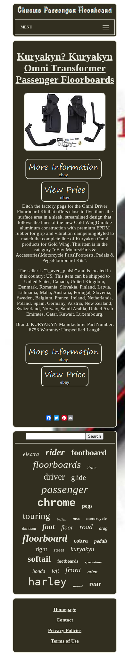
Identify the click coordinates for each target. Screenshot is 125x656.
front (73, 569)
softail (39, 559)
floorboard (44, 538)
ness (76, 518)
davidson (29, 528)
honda (38, 571)
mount (78, 586)
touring (36, 516)
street (59, 549)
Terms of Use (65, 641)
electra (31, 454)
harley (47, 581)
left (55, 570)
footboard (88, 452)
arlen (92, 571)
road (86, 527)
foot (48, 526)
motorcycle (96, 518)
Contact (64, 619)
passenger (64, 489)
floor (67, 527)
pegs (87, 506)
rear (95, 584)
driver (54, 477)
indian (61, 519)
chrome (56, 503)
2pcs (91, 467)
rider (55, 452)
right (41, 549)
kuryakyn (82, 548)
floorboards (57, 464)
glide (78, 478)
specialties (93, 562)
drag (103, 528)
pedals (100, 541)
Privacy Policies (64, 630)
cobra (81, 540)
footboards (67, 561)
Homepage (65, 609)
